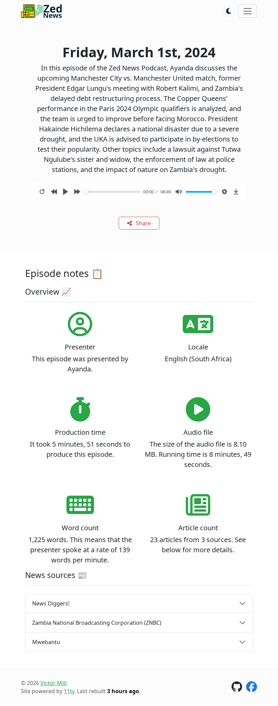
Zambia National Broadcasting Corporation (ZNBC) (96, 622)
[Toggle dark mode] (228, 11)
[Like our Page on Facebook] (251, 688)
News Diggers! (51, 603)
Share (143, 223)
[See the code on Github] (237, 688)
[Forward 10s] (77, 191)
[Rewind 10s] (53, 191)
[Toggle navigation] (247, 11)
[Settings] (224, 191)
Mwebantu (46, 642)
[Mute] (178, 191)
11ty (69, 691)
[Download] (236, 191)
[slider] (112, 192)
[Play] (65, 191)
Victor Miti (53, 683)
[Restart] (42, 191)
